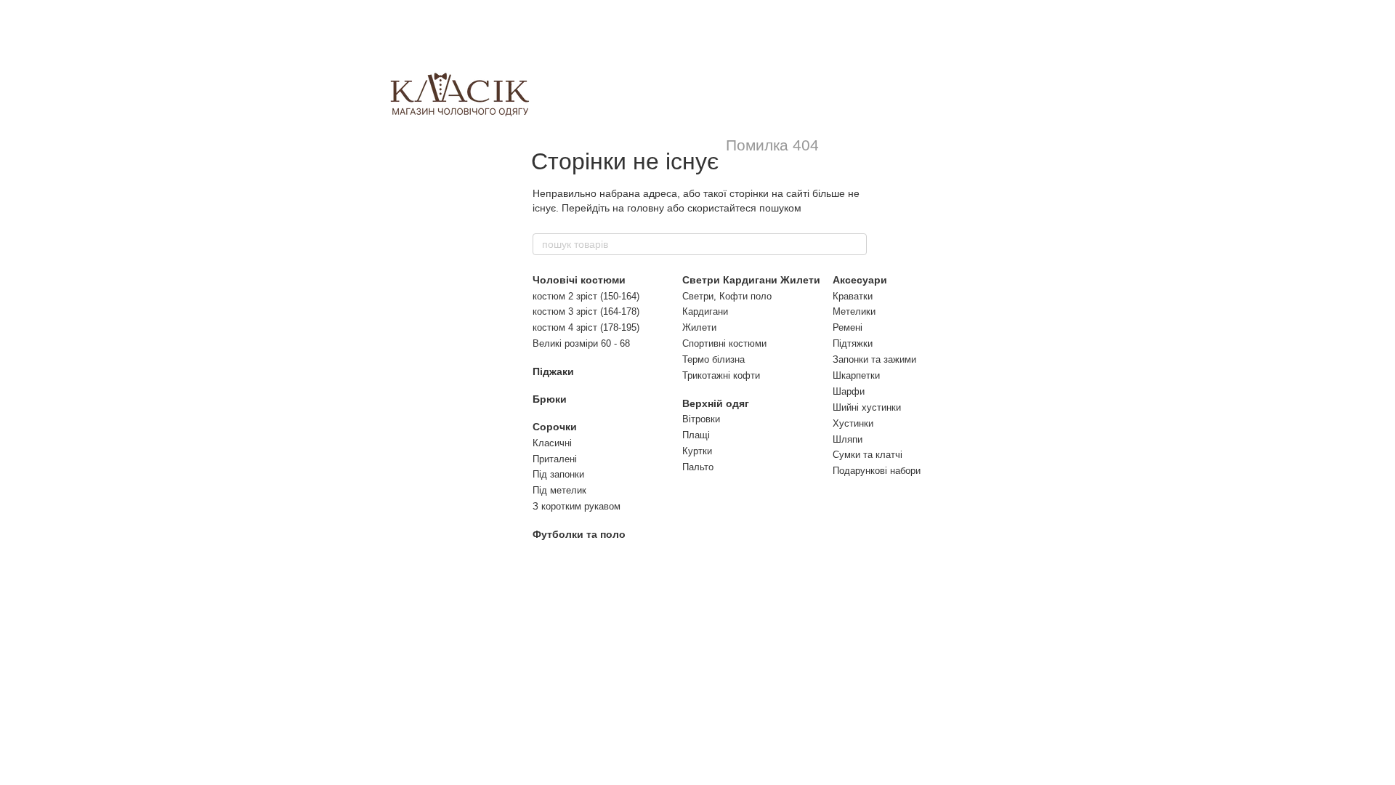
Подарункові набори (877, 470)
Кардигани (705, 311)
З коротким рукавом (576, 506)
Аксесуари (860, 280)
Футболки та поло (579, 534)
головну (645, 208)
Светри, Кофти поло (727, 296)
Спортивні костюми (724, 343)
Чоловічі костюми (579, 280)
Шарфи (849, 391)
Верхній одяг (715, 403)
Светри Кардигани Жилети (751, 280)
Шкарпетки (856, 375)
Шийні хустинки (867, 407)
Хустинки (853, 423)
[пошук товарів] (855, 244)
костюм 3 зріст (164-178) (586, 311)
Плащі (696, 435)
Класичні (552, 443)
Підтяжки (853, 343)
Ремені (847, 327)
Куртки (697, 451)
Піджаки (553, 371)
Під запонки (558, 474)
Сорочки (555, 426)
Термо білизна (713, 359)
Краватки (853, 296)
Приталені (555, 459)
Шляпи (847, 439)
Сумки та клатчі (867, 454)
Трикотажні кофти (721, 375)
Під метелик (559, 490)
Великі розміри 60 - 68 (581, 343)
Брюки (550, 399)
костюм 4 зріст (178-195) (586, 327)
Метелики (854, 311)
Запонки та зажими (874, 359)
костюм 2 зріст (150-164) (586, 296)
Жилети (699, 327)
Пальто (697, 467)
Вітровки (701, 419)
